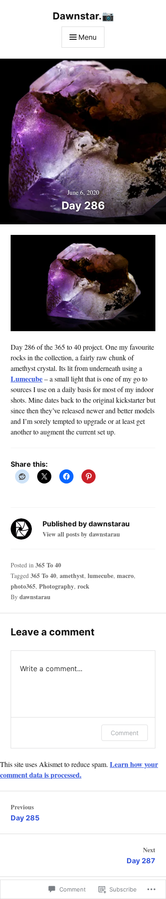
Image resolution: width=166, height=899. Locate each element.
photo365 (23, 586)
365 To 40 (48, 565)
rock (83, 586)
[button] (83, 283)
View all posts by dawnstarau (81, 534)
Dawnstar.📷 (83, 16)
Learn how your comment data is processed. (79, 769)
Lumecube (26, 379)
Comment (125, 733)
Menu (87, 37)
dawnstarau (34, 596)
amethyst (72, 575)
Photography (56, 586)
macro (125, 575)
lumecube (100, 575)
